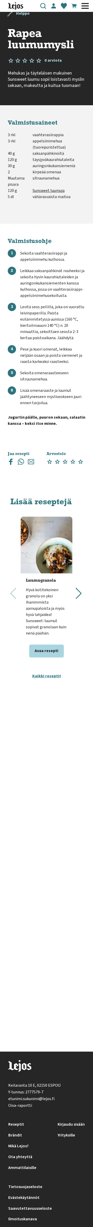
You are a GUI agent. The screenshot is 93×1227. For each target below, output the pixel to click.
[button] (43, 6)
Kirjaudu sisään (71, 1124)
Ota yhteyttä (20, 1157)
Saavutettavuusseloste (30, 1208)
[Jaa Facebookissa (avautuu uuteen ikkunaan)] (11, 463)
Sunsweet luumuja (49, 190)
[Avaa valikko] (85, 6)
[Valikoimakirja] (64, 6)
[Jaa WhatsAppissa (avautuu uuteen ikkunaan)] (21, 463)
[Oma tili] (53, 6)
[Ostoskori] (74, 6)
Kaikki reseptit (46, 676)
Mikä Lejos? (18, 1146)
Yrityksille (66, 1135)
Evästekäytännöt (24, 1197)
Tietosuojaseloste (25, 1187)
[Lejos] (19, 1067)
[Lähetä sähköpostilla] (31, 463)
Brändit (15, 1135)
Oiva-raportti (20, 1105)
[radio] (50, 462)
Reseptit (16, 1124)
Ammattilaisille (22, 1168)
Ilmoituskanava (22, 1219)
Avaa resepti (46, 651)
